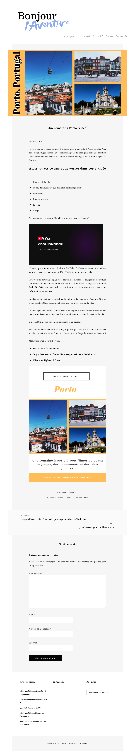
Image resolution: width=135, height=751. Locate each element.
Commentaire (35, 572)
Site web (33, 642)
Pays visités (98, 36)
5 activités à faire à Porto (46, 348)
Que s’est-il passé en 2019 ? (30, 708)
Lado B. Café (36, 287)
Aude (69, 498)
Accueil (87, 36)
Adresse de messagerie (40, 628)
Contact (119, 36)
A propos (110, 36)
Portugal (73, 493)
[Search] (126, 36)
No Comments (82, 498)
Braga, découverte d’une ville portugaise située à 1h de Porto (64, 354)
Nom (32, 614)
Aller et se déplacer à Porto (46, 360)
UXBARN (84, 743)
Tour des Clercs (97, 299)
